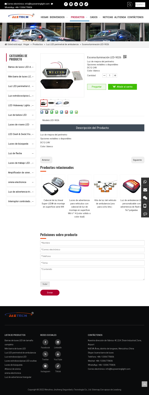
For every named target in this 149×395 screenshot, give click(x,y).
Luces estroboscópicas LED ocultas (21, 361)
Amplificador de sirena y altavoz (22, 172)
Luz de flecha (15, 153)
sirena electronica (17, 182)
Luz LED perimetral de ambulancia (22, 86)
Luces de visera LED (18, 124)
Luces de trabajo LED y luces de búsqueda (22, 163)
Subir (45, 284)
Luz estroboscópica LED (20, 95)
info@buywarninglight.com (37, 4)
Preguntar (97, 86)
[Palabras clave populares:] (129, 4)
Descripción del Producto (92, 128)
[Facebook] (66, 4)
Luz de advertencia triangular (22, 191)
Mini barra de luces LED (20, 76)
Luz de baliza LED (17, 115)
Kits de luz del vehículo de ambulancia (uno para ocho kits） (105, 203)
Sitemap (96, 389)
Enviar (50, 292)
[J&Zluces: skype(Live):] (145, 213)
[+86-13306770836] (145, 181)
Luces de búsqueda (18, 143)
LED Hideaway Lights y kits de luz (22, 105)
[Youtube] (76, 4)
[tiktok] (86, 4)
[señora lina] (145, 189)
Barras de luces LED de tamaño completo (22, 67)
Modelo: (46, 120)
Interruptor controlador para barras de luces (22, 201)
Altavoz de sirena (13, 369)
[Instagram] (81, 4)
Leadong (117, 389)
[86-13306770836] (145, 205)
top (144, 384)
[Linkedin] (71, 4)
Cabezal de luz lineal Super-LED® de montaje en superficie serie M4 (53, 203)
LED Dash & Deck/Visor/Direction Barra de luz (22, 134)
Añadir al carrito (125, 86)
